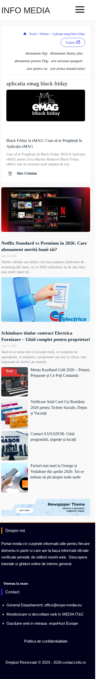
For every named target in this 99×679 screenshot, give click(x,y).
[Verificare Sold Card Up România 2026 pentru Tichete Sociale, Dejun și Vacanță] (14, 414)
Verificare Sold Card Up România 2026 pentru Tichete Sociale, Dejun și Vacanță (58, 407)
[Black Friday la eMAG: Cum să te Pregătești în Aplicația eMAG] (45, 105)
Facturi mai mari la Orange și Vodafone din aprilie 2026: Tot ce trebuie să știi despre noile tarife (57, 471)
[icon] (24, 34)
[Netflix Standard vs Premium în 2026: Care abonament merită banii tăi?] (45, 209)
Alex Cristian (26, 173)
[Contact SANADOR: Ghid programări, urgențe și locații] (14, 446)
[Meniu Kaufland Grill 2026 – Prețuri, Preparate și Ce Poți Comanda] (14, 382)
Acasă (32, 34)
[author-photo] (10, 173)
